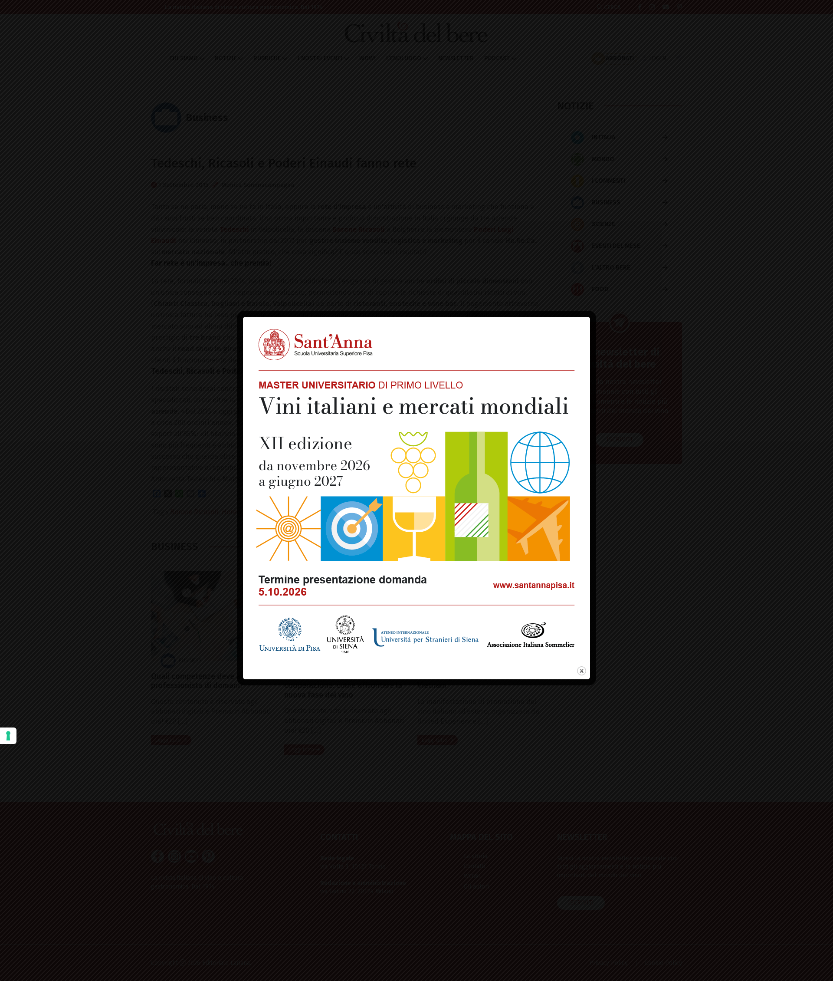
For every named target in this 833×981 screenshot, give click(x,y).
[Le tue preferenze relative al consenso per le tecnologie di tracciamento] (8, 736)
